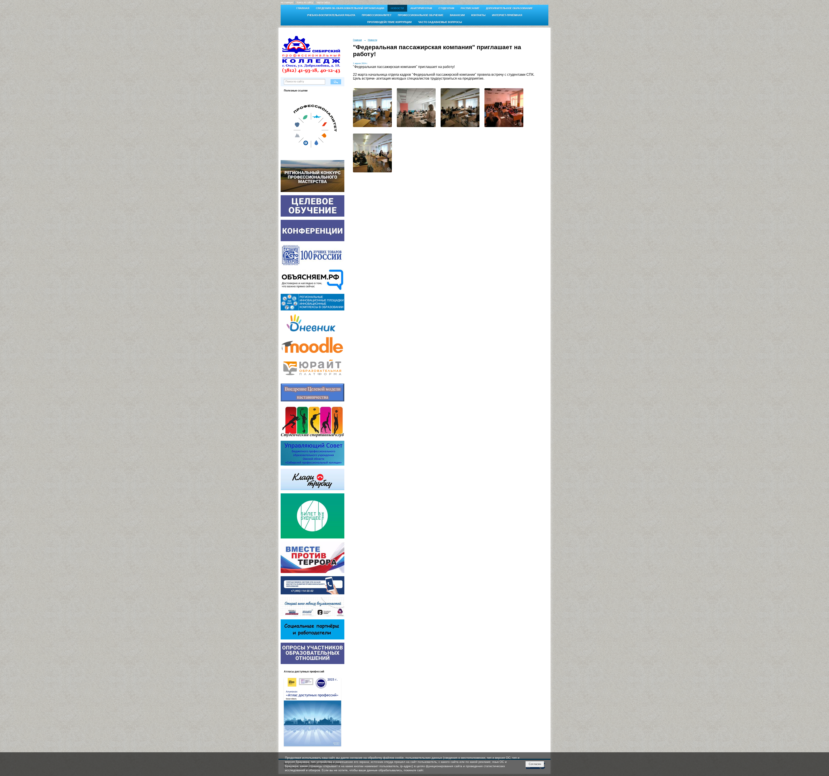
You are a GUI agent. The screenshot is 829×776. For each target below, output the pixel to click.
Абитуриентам (421, 8)
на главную (287, 2)
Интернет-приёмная (507, 15)
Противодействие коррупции (389, 22)
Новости (397, 8)
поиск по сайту (305, 2)
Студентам (446, 8)
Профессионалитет (376, 15)
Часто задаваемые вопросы (440, 22)
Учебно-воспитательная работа (331, 15)
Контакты (478, 15)
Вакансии (457, 15)
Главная (302, 8)
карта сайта (323, 2)
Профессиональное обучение (420, 15)
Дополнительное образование (509, 8)
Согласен (535, 764)
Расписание (470, 8)
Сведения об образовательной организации (350, 8)
